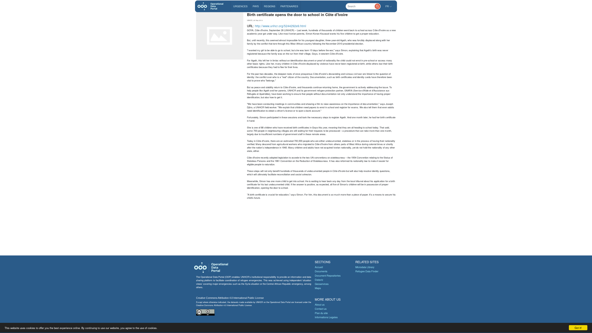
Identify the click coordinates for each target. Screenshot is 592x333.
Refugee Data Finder (366, 271)
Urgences (240, 6)
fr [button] (387, 6)
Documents (321, 271)
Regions (269, 6)
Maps (318, 288)
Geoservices (322, 284)
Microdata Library (364, 267)
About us (320, 304)
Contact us (321, 308)
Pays (256, 6)
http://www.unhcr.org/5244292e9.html (280, 26)
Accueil (319, 267)
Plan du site (321, 313)
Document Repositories (328, 275)
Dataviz (319, 280)
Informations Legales (326, 317)
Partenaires (289, 6)
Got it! (578, 328)
